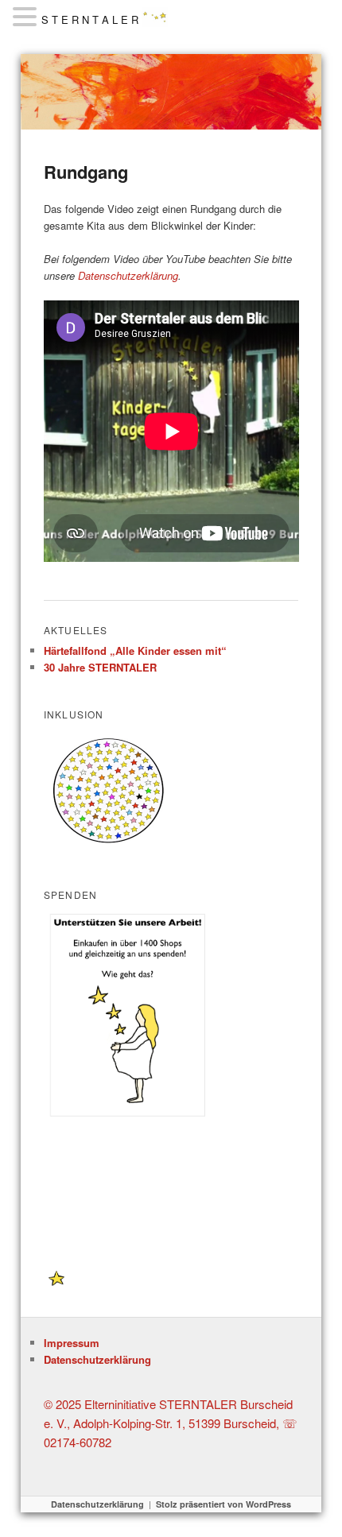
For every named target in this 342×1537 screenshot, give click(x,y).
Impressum (71, 1342)
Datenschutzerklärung (128, 275)
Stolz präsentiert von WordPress (223, 1504)
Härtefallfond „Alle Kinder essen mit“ (135, 650)
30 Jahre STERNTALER (100, 667)
